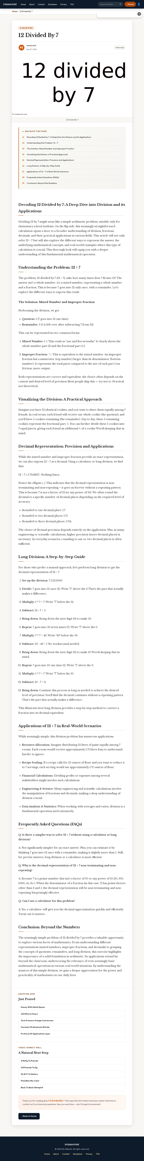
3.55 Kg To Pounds (29, 1060)
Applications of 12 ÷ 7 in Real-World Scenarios (48, 171)
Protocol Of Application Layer (35, 1033)
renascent (9, 4)
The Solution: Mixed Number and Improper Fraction (50, 148)
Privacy (63, 4)
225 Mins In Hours (29, 1013)
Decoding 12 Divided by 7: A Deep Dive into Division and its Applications (59, 137)
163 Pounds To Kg (29, 1067)
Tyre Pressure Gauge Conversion (37, 1020)
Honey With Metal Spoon (33, 1007)
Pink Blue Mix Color (30, 1080)
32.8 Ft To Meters (29, 1074)
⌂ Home (130, 4)
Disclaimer (52, 4)
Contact (41, 4)
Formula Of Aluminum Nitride (35, 1027)
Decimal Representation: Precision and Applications (50, 160)
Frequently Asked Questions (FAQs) (43, 177)
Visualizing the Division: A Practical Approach (47, 154)
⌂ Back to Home (29, 1116)
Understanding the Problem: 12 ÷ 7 (42, 143)
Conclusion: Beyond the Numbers (42, 183)
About (31, 4)
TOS (72, 4)
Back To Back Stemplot (32, 1087)
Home (23, 4)
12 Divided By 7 (57, 1100)
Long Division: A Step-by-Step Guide (43, 166)
